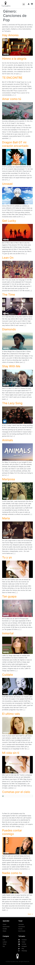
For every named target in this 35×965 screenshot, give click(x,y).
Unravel (7, 184)
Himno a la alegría (14, 58)
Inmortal (7, 633)
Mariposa (8, 479)
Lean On (7, 257)
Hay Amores (10, 35)
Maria (6, 518)
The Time (8, 294)
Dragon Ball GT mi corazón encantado (15, 144)
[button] (23, 4)
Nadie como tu (12, 873)
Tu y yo (7, 557)
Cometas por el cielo (16, 792)
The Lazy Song (12, 403)
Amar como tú (11, 99)
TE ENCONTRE (12, 77)
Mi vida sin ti (10, 753)
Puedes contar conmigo (12, 832)
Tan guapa (9, 596)
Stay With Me (11, 366)
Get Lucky (9, 220)
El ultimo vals (11, 713)
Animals (7, 440)
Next (30, 914)
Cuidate (7, 674)
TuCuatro (5, 6)
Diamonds (9, 329)
